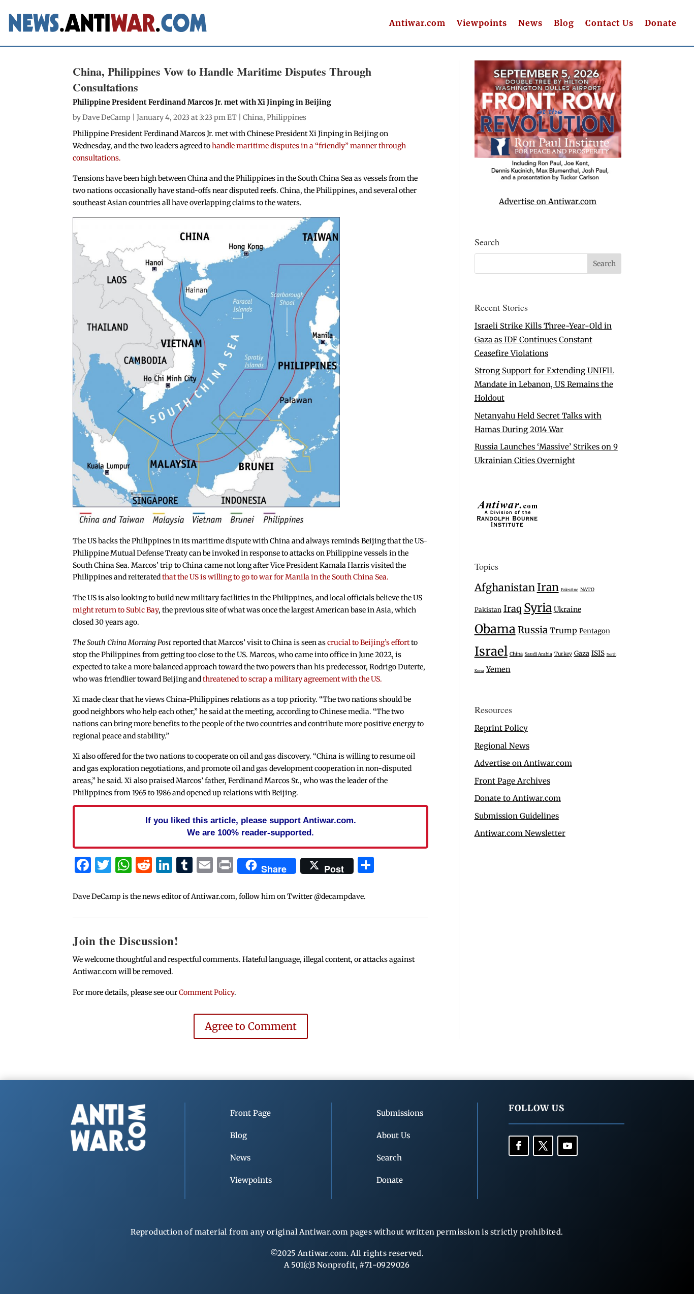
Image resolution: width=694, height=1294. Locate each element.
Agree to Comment (251, 1026)
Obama (495, 629)
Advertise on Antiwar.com (547, 201)
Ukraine (567, 609)
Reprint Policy (501, 728)
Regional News (502, 746)
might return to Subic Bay (116, 609)
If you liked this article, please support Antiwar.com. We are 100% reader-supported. (250, 826)
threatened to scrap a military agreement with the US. (292, 679)
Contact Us (609, 23)
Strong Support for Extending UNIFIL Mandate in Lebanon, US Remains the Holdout (544, 384)
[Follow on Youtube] (567, 1146)
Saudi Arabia (538, 654)
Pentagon (594, 631)
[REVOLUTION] (548, 179)
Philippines (286, 117)
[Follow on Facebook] (519, 1146)
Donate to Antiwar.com (518, 798)
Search (389, 1157)
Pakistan (488, 609)
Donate (661, 23)
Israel (491, 651)
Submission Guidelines (517, 816)
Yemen (498, 669)
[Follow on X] (543, 1146)
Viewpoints (482, 23)
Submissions (399, 1113)
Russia (533, 630)
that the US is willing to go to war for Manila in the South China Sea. (275, 576)
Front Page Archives (512, 781)
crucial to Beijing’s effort (369, 642)
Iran (548, 587)
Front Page (250, 1113)
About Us (393, 1135)
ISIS (598, 653)
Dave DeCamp (106, 117)
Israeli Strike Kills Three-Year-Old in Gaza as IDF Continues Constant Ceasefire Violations (543, 339)
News (530, 23)
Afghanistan (505, 587)
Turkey (563, 654)
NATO (587, 590)
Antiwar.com (417, 23)
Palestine (569, 589)
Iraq (512, 608)
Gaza (581, 653)
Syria (538, 607)
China (253, 117)
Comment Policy (206, 992)
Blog (564, 23)
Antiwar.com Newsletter (520, 833)
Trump (563, 630)
